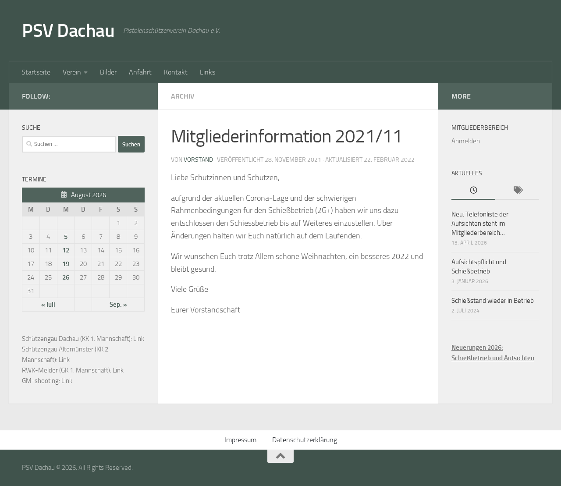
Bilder (108, 72)
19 (65, 264)
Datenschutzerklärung (304, 440)
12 (65, 250)
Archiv (183, 96)
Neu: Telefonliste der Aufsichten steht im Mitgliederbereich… (479, 223)
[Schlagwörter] (517, 190)
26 (65, 277)
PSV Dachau (68, 31)
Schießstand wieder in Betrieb (492, 301)
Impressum (240, 440)
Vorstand (198, 159)
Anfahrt (140, 72)
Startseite (35, 72)
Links (207, 72)
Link (138, 339)
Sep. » (118, 305)
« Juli (48, 305)
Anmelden (465, 141)
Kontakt (176, 72)
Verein (72, 72)
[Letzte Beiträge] (473, 190)
